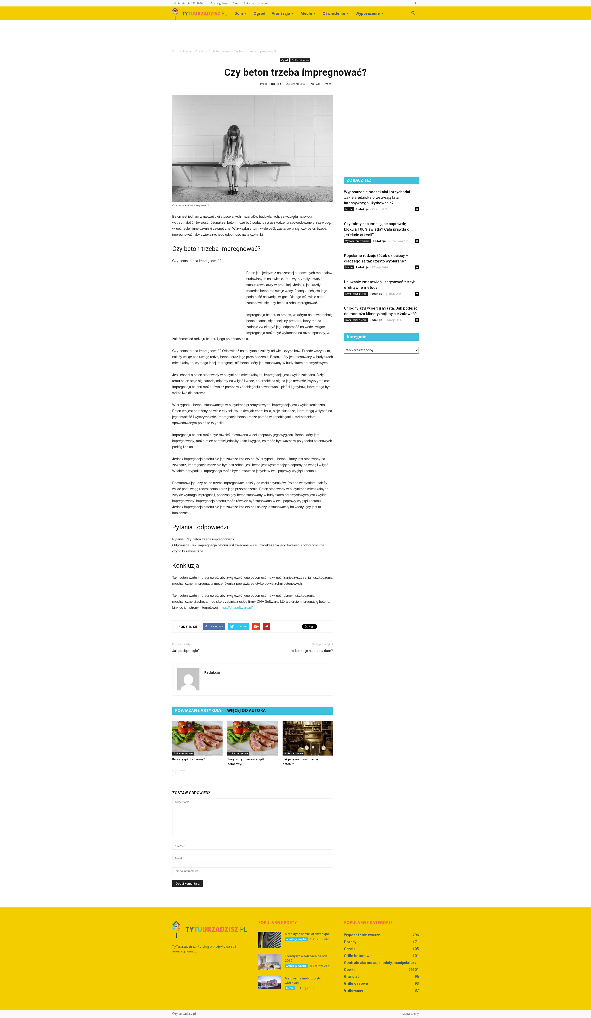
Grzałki (350, 949)
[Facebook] (415, 3)
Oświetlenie (334, 13)
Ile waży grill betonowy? (188, 759)
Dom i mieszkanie (355, 293)
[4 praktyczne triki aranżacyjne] (269, 940)
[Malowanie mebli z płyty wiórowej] (269, 982)
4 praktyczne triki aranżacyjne (307, 934)
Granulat (351, 976)
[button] (413, 13)
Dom (239, 13)
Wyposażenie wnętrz (357, 241)
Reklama (249, 3)
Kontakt (263, 3)
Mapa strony (410, 1014)
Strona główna (219, 3)
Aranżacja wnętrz (296, 939)
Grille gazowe (356, 983)
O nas (235, 3)
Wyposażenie (368, 13)
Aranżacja (281, 13)
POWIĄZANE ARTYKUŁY (198, 710)
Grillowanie (353, 990)
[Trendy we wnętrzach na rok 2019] (269, 962)
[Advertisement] (295, 36)
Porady (350, 942)
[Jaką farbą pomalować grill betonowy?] (252, 738)
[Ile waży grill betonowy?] (197, 738)
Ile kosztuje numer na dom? (312, 651)
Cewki (349, 969)
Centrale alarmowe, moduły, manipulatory (380, 963)
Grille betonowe (300, 60)
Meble (306, 13)
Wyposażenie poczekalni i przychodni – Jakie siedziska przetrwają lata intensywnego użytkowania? (378, 197)
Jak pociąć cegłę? (186, 651)
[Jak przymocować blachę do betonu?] (308, 738)
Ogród (259, 13)
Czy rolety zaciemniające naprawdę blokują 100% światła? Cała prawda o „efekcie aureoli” (376, 229)
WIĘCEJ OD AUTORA (246, 710)
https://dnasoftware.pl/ (236, 607)
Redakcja (274, 83)
